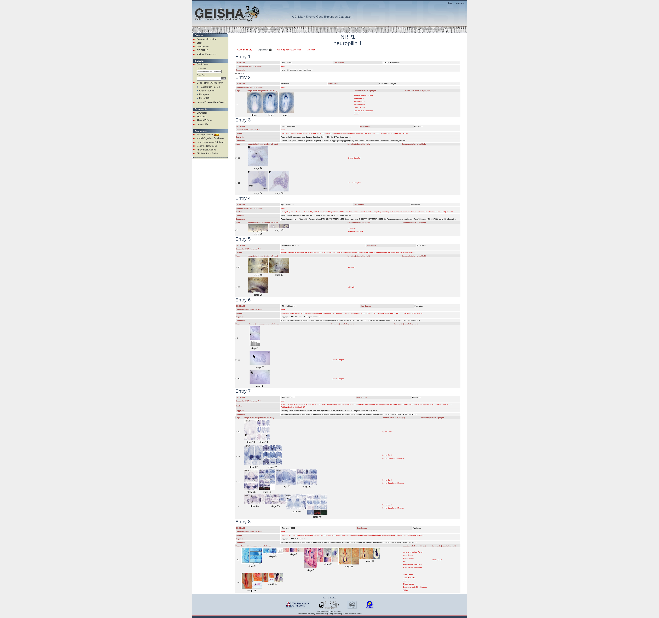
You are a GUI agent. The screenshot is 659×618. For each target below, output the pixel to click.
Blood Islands (359, 101)
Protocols (201, 116)
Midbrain (351, 267)
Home (325, 598)
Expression (263, 50)
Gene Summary (244, 50)
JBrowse (311, 50)
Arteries (406, 581)
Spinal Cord (387, 432)
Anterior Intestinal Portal (363, 95)
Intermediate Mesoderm (412, 564)
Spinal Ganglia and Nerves (393, 458)
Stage (200, 43)
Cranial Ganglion (354, 158)
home (451, 3)
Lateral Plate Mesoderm (363, 111)
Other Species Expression (289, 50)
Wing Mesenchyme (355, 231)
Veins (405, 590)
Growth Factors (207, 90)
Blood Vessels (359, 105)
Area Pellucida (409, 578)
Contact (333, 598)
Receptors (204, 94)
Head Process (359, 108)
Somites (357, 114)
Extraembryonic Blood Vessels (415, 587)
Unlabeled (352, 228)
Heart (405, 561)
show (283, 66)
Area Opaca (359, 98)
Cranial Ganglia (338, 360)
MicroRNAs (205, 98)
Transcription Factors (209, 87)
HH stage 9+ (437, 560)
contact (460, 3)
